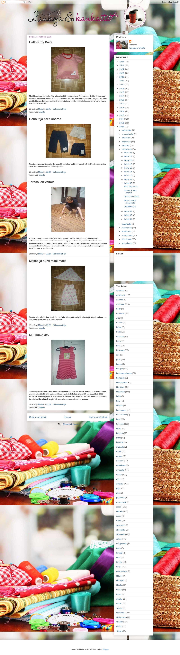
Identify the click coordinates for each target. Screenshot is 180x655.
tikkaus (119, 576)
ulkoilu (119, 599)
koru (118, 401)
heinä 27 (128, 152)
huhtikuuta (127, 231)
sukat (118, 539)
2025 (121, 65)
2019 (121, 88)
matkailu (120, 447)
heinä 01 (128, 219)
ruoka (118, 520)
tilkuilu (119, 585)
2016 (121, 100)
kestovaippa (121, 382)
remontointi (121, 502)
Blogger (106, 649)
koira (118, 396)
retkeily (119, 511)
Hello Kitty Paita (40, 42)
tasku (118, 566)
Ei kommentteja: (59, 109)
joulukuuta (126, 130)
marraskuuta (128, 134)
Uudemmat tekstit (37, 417)
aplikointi (120, 290)
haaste (119, 323)
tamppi (119, 553)
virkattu (119, 622)
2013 (121, 111)
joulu (118, 359)
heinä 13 (128, 172)
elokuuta (126, 145)
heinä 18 (128, 160)
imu (118, 355)
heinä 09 (128, 179)
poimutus (120, 497)
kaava (119, 364)
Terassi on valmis (41, 182)
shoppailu (120, 530)
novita (119, 474)
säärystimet (121, 543)
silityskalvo (121, 534)
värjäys (119, 631)
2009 (121, 127)
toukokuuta (127, 228)
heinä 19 (128, 156)
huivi (118, 346)
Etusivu (67, 417)
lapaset (119, 433)
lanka (118, 428)
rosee (118, 516)
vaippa (119, 608)
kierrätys (120, 387)
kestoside (120, 378)
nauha (119, 456)
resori (118, 507)
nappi (118, 451)
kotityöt (119, 405)
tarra (118, 557)
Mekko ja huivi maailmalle (47, 261)
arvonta (119, 300)
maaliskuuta (127, 235)
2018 (121, 92)
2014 (121, 107)
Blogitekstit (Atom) (70, 424)
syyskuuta (126, 141)
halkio (119, 327)
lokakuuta (126, 138)
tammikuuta (127, 243)
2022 (121, 77)
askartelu (120, 304)
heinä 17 (128, 164)
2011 (121, 119)
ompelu (42, 112)
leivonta (119, 442)
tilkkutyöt (120, 580)
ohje (118, 479)
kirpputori (120, 392)
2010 (121, 123)
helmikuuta (127, 239)
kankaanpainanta (124, 373)
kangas (119, 369)
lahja (118, 419)
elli (117, 318)
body (118, 309)
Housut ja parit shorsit (45, 119)
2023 (121, 73)
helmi (118, 341)
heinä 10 (128, 175)
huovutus (120, 350)
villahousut (121, 617)
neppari (119, 461)
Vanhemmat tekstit (98, 417)
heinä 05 (128, 215)
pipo (118, 488)
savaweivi (120, 525)
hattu (118, 332)
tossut (119, 589)
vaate (118, 603)
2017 (121, 96)
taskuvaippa (121, 571)
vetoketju (120, 612)
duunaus (120, 313)
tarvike (119, 562)
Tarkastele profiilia (137, 48)
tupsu (118, 594)
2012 (121, 115)
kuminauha (121, 410)
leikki (118, 438)
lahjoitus (120, 424)
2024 (121, 69)
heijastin (120, 336)
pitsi (118, 493)
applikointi (120, 295)
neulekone (121, 465)
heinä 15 (128, 168)
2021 (121, 81)
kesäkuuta (126, 224)
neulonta (120, 470)
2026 (121, 61)
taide (118, 548)
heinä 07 (128, 183)
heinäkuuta (127, 149)
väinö (118, 626)
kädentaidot (121, 415)
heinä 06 (128, 211)
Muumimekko (39, 335)
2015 (121, 104)
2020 (121, 85)
